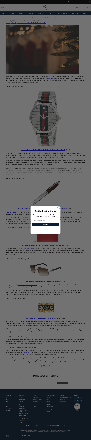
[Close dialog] (59, 207)
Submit (45, 224)
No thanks (45, 229)
